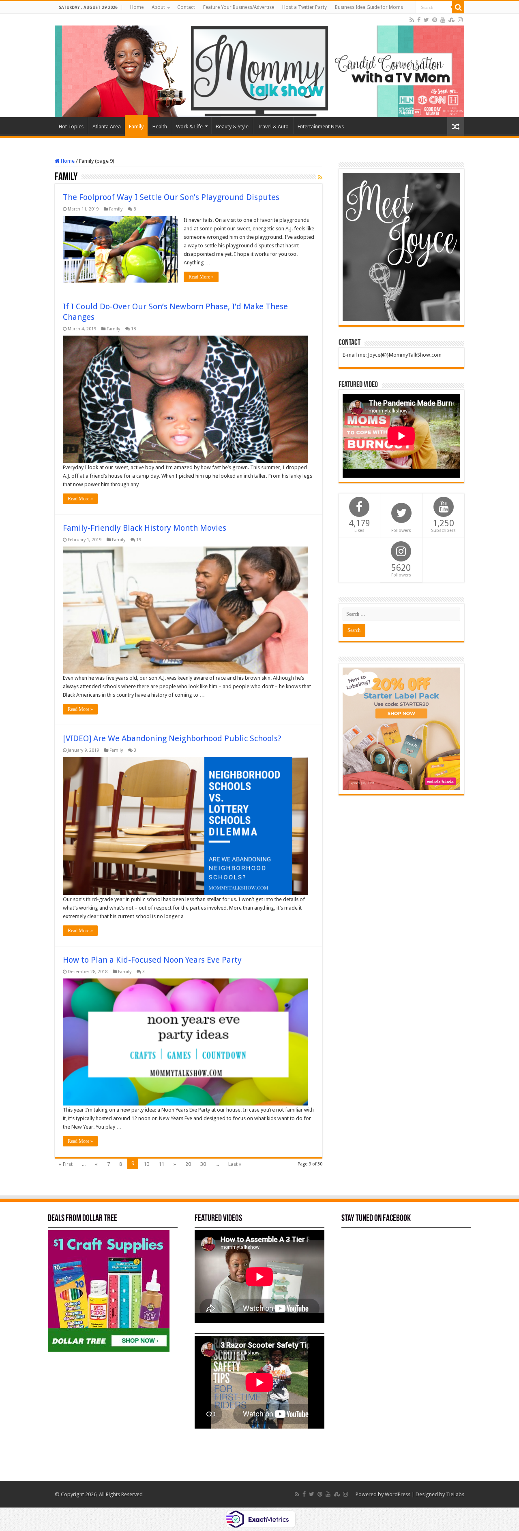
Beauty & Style (232, 126)
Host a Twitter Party (304, 7)
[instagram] (460, 20)
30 (203, 1164)
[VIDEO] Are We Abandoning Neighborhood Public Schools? (172, 738)
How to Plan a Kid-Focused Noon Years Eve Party (152, 960)
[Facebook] (418, 20)
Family (136, 126)
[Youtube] (443, 20)
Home (137, 7)
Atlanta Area (106, 126)
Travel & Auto (273, 126)
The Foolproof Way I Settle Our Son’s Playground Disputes (171, 197)
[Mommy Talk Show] (259, 65)
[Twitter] (426, 20)
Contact (186, 7)
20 (188, 1164)
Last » (234, 1164)
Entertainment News (321, 126)
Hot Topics (71, 126)
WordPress (397, 1494)
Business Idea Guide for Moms (369, 7)
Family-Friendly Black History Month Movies (144, 528)
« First (66, 1164)
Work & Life (189, 126)
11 (161, 1164)
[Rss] (412, 20)
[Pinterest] (434, 20)
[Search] (458, 7)
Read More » (201, 277)
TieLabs (455, 1494)
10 (146, 1164)
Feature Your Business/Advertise (238, 7)
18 (133, 329)
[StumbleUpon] (451, 20)
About (158, 7)
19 (138, 539)
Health (159, 126)
